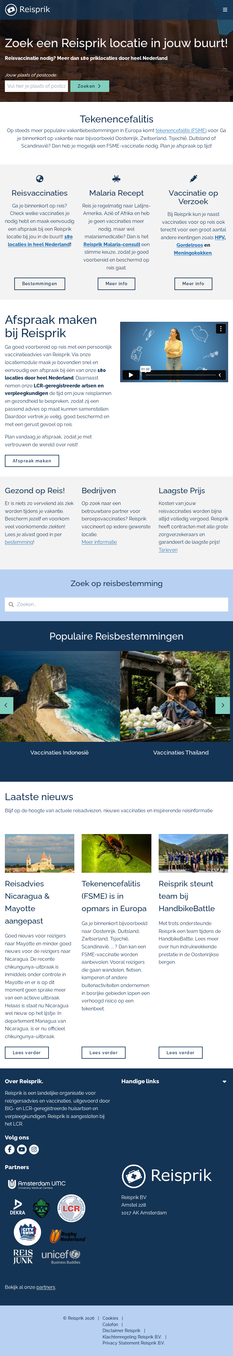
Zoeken (87, 86)
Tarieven (168, 550)
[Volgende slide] (222, 705)
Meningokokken (193, 253)
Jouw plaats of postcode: (31, 74)
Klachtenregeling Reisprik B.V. (132, 1336)
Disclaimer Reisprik (121, 1330)
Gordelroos (190, 245)
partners (45, 1287)
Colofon (110, 1324)
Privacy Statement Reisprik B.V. (134, 1343)
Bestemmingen (39, 283)
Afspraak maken (32, 460)
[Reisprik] (27, 10)
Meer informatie (99, 542)
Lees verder (27, 1052)
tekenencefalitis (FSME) (181, 130)
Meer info (117, 283)
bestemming (19, 542)
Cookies (110, 1318)
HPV (220, 237)
